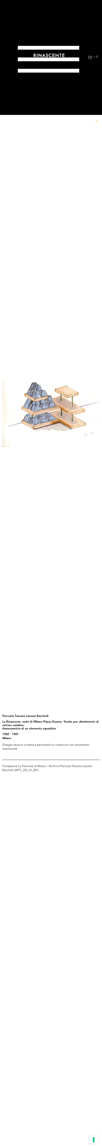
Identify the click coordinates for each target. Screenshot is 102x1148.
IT (97, 57)
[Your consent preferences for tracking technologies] (93, 1139)
